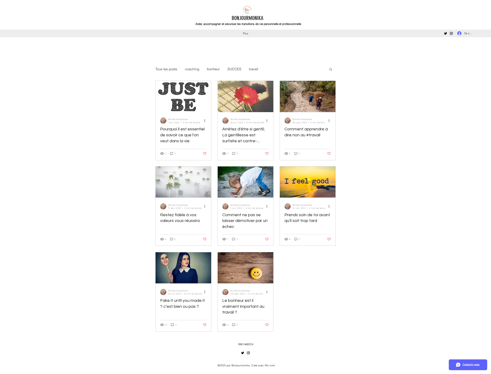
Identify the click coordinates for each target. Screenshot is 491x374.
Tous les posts (166, 69)
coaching (192, 69)
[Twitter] (445, 33)
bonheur (213, 69)
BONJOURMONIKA (247, 18)
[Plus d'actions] (206, 120)
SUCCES (234, 69)
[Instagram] (451, 33)
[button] (331, 70)
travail (253, 69)
